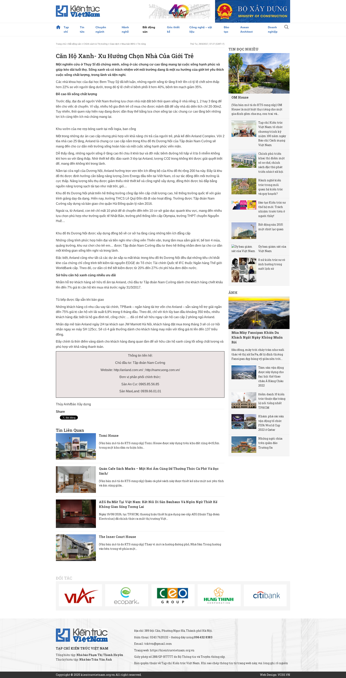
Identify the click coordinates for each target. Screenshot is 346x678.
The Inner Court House (117, 537)
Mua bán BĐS (128, 44)
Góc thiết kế (173, 29)
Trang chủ (58, 27)
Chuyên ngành (101, 29)
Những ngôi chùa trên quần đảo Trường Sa (270, 443)
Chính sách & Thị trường (95, 44)
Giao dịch (114, 44)
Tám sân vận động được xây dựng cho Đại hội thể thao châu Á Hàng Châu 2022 (271, 376)
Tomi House (109, 435)
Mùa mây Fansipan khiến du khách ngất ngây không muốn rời (257, 337)
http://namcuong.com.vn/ (162, 370)
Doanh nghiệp (273, 29)
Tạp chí (66, 29)
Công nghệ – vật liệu (200, 29)
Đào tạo (226, 29)
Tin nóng (141, 44)
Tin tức (82, 29)
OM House (239, 97)
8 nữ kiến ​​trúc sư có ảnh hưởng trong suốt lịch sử (271, 264)
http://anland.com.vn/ (129, 370)
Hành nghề (125, 29)
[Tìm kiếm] (286, 27)
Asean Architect (246, 29)
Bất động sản (149, 29)
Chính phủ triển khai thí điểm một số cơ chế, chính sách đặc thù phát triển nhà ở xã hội (271, 163)
